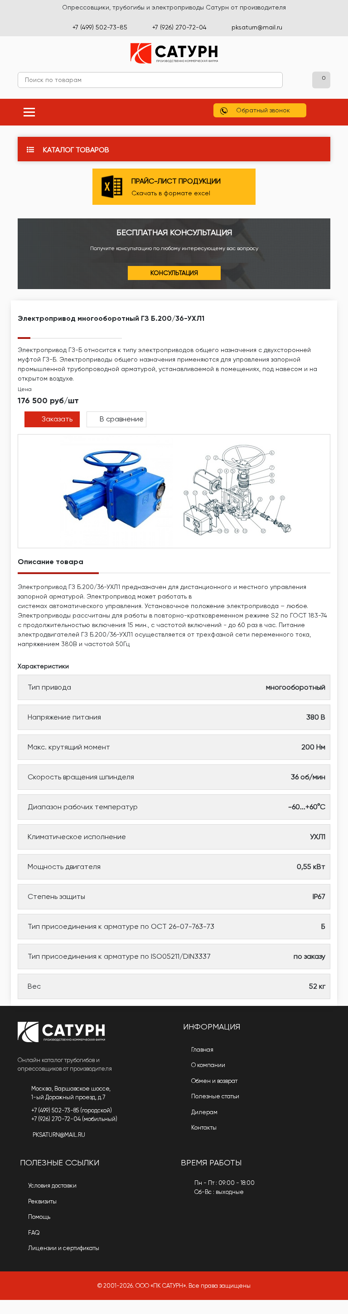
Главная (201, 1049)
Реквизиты (42, 1201)
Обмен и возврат (213, 1080)
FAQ (33, 1232)
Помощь (38, 1216)
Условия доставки (52, 1185)
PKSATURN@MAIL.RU (59, 1134)
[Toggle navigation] (29, 112)
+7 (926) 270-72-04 (179, 27)
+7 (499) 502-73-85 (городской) (71, 1110)
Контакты (203, 1127)
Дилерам (204, 1112)
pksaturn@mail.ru (257, 27)
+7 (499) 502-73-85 (99, 27)
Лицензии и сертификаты (63, 1248)
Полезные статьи (214, 1096)
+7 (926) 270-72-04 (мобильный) (74, 1119)
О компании (207, 1065)
